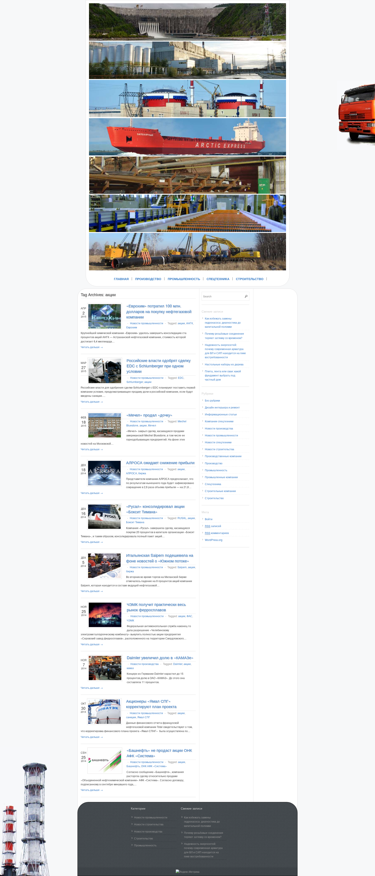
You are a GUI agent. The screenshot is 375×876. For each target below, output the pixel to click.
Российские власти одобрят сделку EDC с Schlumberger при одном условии (159, 365)
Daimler (177, 664)
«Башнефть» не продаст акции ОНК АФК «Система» (159, 752)
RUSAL (182, 518)
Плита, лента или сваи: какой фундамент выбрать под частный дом (223, 375)
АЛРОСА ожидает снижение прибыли (160, 462)
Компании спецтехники (219, 421)
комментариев (217, 533)
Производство (148, 279)
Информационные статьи (221, 414)
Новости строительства (219, 449)
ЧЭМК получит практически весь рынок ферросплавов (156, 606)
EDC (181, 377)
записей (213, 526)
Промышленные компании (221, 477)
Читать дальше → (92, 347)
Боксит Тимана (135, 522)
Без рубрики (212, 400)
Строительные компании (220, 491)
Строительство (249, 279)
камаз (130, 668)
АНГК (189, 323)
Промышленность (184, 279)
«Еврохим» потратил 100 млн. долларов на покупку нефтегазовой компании (158, 311)
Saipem (182, 567)
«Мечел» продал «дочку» (149, 415)
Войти (208, 519)
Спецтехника (218, 279)
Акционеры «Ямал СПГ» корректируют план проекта (151, 703)
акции (181, 323)
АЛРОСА (131, 473)
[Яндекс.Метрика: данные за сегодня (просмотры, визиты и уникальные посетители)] (187, 872)
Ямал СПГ (143, 717)
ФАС (189, 616)
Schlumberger (135, 382)
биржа (142, 473)
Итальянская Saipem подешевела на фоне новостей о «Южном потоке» (159, 557)
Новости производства (144, 664)
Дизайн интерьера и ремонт (222, 407)
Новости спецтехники (218, 442)
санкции (131, 717)
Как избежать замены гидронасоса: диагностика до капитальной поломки (223, 322)
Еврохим (131, 327)
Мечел (152, 425)
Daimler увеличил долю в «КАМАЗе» (160, 657)
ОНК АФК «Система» (154, 766)
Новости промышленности (146, 323)
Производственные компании (223, 456)
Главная (121, 279)
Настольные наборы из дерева (224, 364)
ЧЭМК (130, 620)
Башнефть (133, 766)
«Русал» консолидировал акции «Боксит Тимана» (155, 508)
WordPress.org (213, 540)
